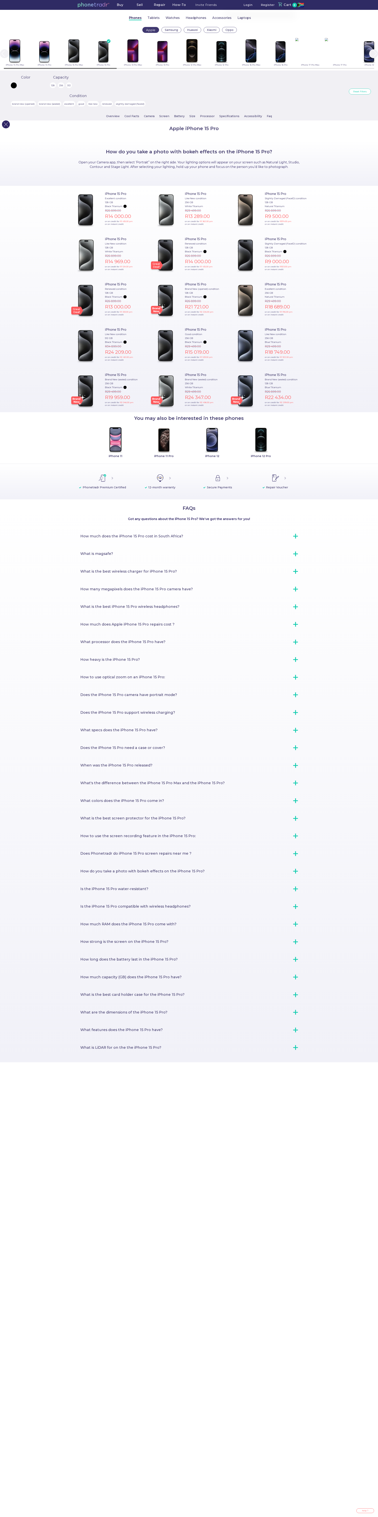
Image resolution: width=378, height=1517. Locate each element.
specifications (229, 116)
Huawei (192, 30)
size (192, 116)
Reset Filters (360, 91)
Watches (173, 18)
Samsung (171, 30)
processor (207, 116)
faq (269, 116)
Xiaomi (211, 30)
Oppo (229, 30)
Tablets (153, 18)
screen (164, 116)
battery (179, 116)
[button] (93, 5)
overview (113, 116)
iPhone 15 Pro (115, 194)
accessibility (253, 116)
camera (149, 116)
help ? (365, 1510)
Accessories (222, 18)
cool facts (131, 116)
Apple (150, 30)
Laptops (244, 18)
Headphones (196, 18)
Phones (135, 18)
